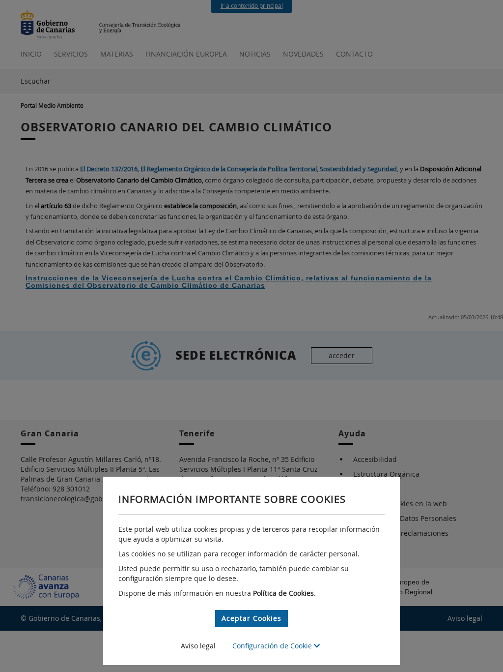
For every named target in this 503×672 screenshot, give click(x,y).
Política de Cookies (283, 593)
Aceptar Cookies (251, 618)
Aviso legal (198, 645)
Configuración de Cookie (273, 645)
